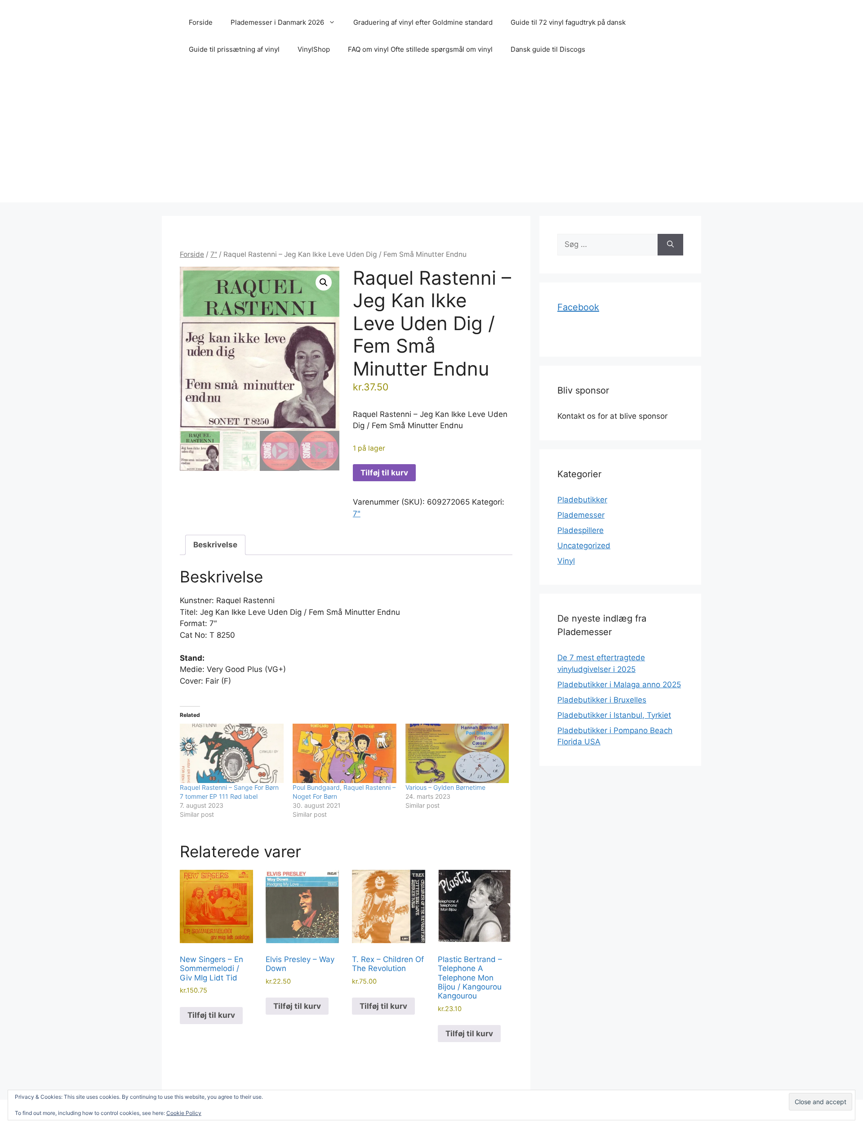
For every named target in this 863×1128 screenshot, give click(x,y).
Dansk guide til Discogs (548, 49)
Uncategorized (583, 545)
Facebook (578, 307)
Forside (201, 22)
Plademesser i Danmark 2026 (277, 22)
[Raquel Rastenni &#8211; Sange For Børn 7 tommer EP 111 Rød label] (232, 753)
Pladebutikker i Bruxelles (601, 699)
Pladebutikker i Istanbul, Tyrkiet (614, 715)
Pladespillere (580, 530)
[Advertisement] (431, 139)
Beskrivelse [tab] (215, 544)
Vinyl (566, 560)
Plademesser (581, 514)
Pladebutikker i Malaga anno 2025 (619, 684)
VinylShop (314, 49)
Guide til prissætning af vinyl (234, 49)
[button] (324, 282)
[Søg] (670, 244)
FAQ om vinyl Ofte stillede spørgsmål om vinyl (420, 49)
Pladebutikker (582, 499)
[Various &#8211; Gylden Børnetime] (457, 753)
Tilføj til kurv (384, 472)
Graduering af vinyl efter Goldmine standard (423, 22)
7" (213, 254)
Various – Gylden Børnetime (445, 787)
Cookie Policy (183, 1113)
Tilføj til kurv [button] (211, 1015)
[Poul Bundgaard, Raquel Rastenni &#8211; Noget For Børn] (344, 753)
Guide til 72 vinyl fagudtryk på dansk (568, 22)
